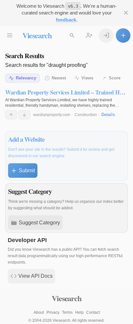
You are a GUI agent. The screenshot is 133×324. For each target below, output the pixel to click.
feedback (66, 19)
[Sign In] (106, 35)
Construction (86, 115)
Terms (67, 312)
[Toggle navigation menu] (10, 35)
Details (108, 114)
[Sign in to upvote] (11, 114)
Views (87, 78)
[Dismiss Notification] (125, 13)
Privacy (52, 312)
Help (79, 312)
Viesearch (37, 35)
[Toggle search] (72, 35)
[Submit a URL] (123, 35)
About (39, 312)
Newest (59, 78)
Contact (93, 312)
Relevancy (26, 78)
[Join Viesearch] (89, 35)
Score (114, 78)
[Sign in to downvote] (24, 114)
